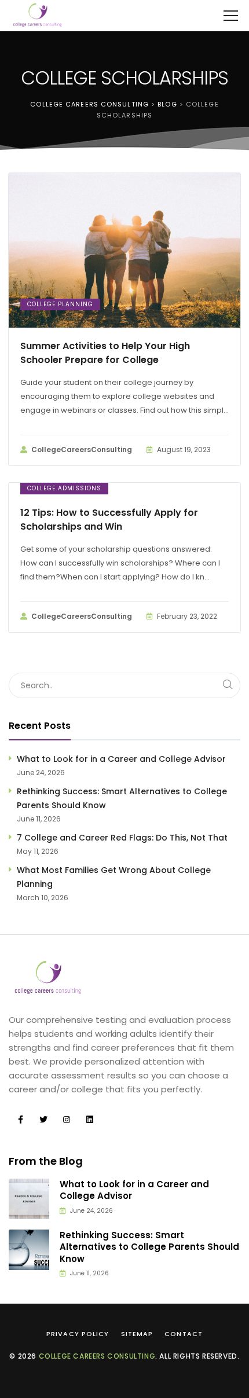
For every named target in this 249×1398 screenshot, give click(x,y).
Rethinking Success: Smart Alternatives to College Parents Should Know (122, 798)
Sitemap (137, 1333)
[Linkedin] (89, 1119)
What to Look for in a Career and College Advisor (121, 759)
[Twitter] (43, 1119)
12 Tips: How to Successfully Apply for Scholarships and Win (109, 519)
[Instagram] (66, 1119)
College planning (60, 304)
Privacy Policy (77, 1333)
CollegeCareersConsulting (81, 449)
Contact (183, 1333)
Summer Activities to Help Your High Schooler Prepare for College (105, 352)
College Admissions (64, 488)
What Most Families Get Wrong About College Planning (114, 877)
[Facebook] (20, 1119)
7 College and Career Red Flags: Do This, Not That (122, 837)
